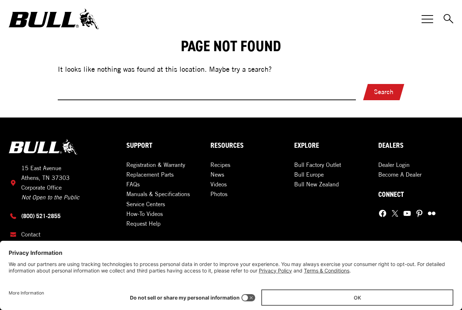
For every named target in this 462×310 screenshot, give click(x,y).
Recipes (220, 164)
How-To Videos (144, 213)
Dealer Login (394, 164)
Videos (218, 184)
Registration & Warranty (155, 164)
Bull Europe (309, 174)
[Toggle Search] (449, 19)
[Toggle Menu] (427, 19)
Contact (30, 234)
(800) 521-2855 (41, 216)
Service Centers (145, 204)
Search (383, 92)
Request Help (143, 223)
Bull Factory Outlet (317, 164)
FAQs (133, 184)
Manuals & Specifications (158, 194)
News (217, 174)
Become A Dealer (400, 174)
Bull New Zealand (316, 184)
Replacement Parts (150, 174)
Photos (218, 194)
